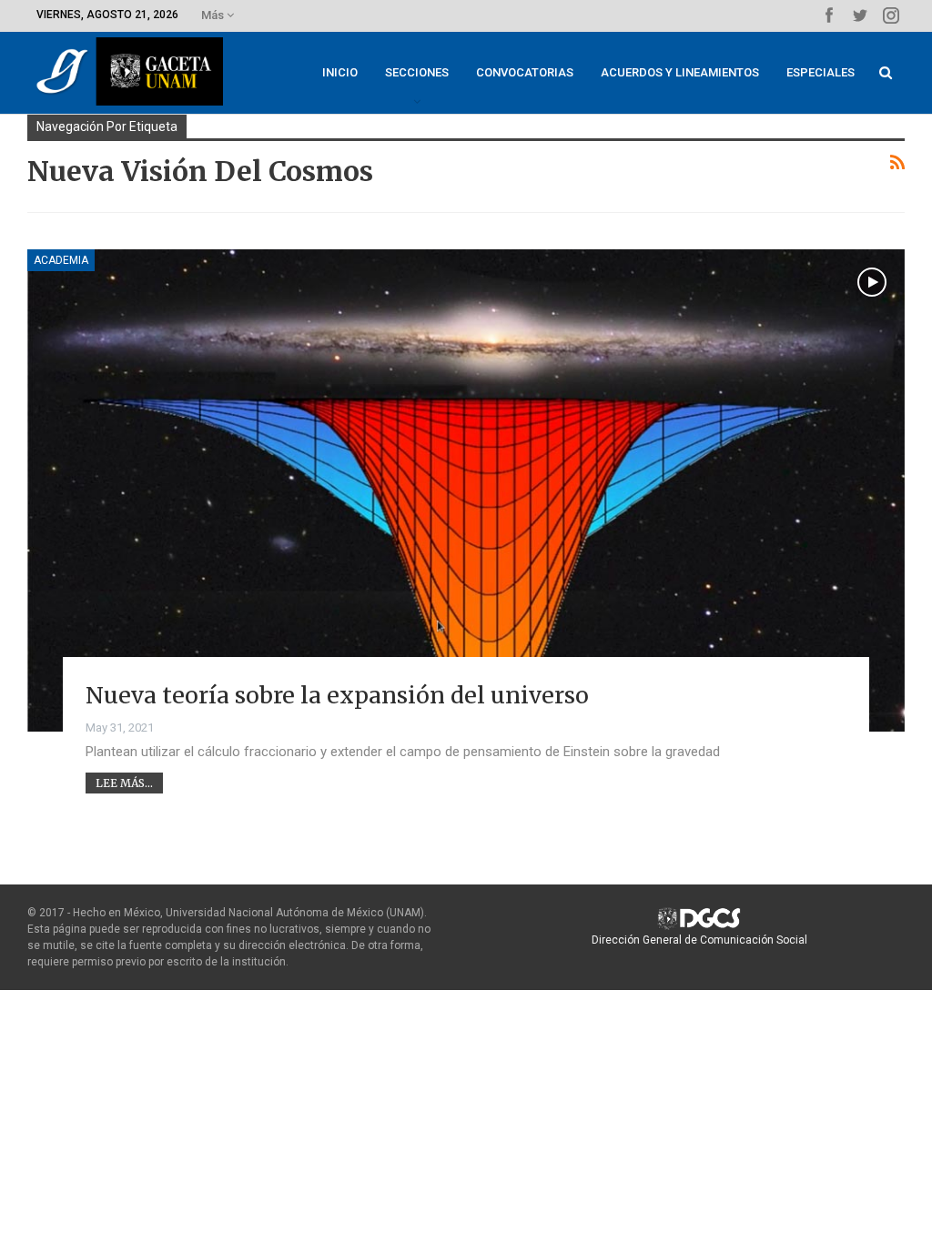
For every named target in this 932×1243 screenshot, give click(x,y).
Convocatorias (524, 72)
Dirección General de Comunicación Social (699, 940)
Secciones (417, 72)
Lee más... (124, 783)
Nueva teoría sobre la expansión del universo (337, 695)
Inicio (340, 72)
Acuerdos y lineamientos (680, 72)
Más (214, 15)
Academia (61, 260)
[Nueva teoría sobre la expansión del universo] (466, 490)
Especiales (820, 72)
